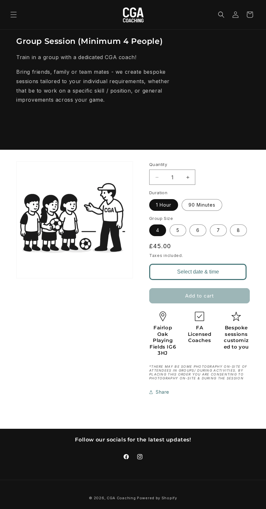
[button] (13, 14)
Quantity (158, 164)
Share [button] (162, 392)
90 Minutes (201, 205)
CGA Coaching (121, 498)
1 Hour (163, 205)
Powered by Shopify (157, 498)
